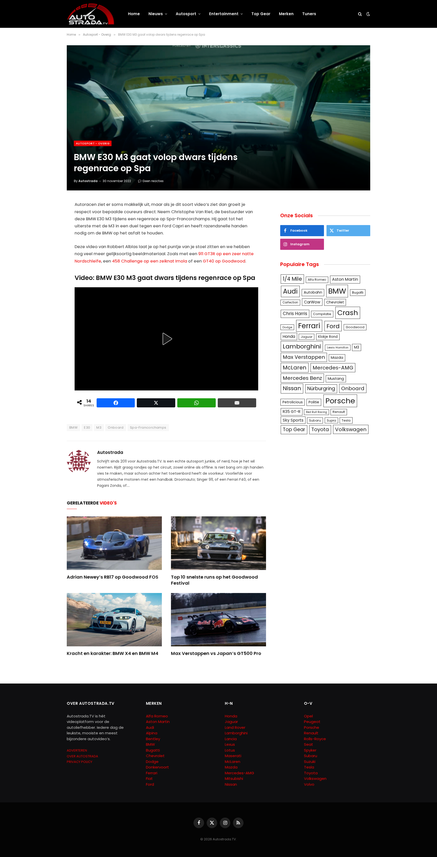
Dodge (287, 327)
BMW (73, 427)
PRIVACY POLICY (79, 761)
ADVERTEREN (77, 750)
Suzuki (309, 761)
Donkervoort (157, 767)
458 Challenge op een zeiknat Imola (149, 261)
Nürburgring (321, 388)
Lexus (230, 744)
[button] (166, 338)
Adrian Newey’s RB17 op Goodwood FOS (112, 577)
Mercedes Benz (302, 378)
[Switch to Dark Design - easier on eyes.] (367, 14)
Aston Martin (345, 279)
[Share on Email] (237, 402)
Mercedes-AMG (333, 367)
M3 (98, 427)
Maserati (233, 755)
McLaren (295, 367)
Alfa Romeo (317, 279)
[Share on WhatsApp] (196, 402)
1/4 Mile (292, 278)
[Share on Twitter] (156, 402)
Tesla (346, 420)
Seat (308, 744)
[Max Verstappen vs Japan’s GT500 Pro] (218, 620)
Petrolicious (292, 402)
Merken (286, 13)
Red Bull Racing (316, 412)
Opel (308, 716)
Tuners (309, 13)
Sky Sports (293, 420)
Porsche (340, 400)
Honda (289, 336)
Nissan (292, 388)
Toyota (320, 429)
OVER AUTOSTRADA (82, 756)
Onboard (116, 427)
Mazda (337, 357)
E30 (87, 427)
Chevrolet (335, 302)
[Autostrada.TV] (91, 14)
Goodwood (355, 327)
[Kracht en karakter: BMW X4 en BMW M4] (114, 620)
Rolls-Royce (315, 738)
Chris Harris (295, 314)
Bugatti (357, 292)
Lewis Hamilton (337, 347)
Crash (347, 313)
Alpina (151, 733)
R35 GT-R (291, 411)
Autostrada (88, 181)
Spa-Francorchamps (148, 427)
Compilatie (322, 314)
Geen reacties (153, 181)
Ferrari (309, 326)
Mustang (336, 378)
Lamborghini (302, 346)
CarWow (312, 302)
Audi (290, 291)
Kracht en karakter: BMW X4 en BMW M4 (112, 653)
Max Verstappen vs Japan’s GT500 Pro (216, 653)
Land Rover (235, 727)
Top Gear (260, 13)
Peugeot (312, 721)
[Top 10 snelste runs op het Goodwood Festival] (218, 543)
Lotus (230, 750)
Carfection (290, 302)
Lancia (231, 738)
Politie (314, 402)
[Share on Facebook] (116, 402)
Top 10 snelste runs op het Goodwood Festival (214, 580)
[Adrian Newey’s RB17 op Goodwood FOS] (114, 543)
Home (134, 13)
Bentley (153, 738)
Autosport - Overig (93, 143)
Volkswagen (350, 429)
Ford (333, 326)
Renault (339, 412)
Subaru (315, 420)
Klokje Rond (328, 336)
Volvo (309, 784)
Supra (331, 420)
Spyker (310, 750)
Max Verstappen (304, 357)
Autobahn (313, 292)
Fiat (149, 778)
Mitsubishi (234, 778)
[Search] (360, 14)
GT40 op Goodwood (224, 261)
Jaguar (306, 337)
